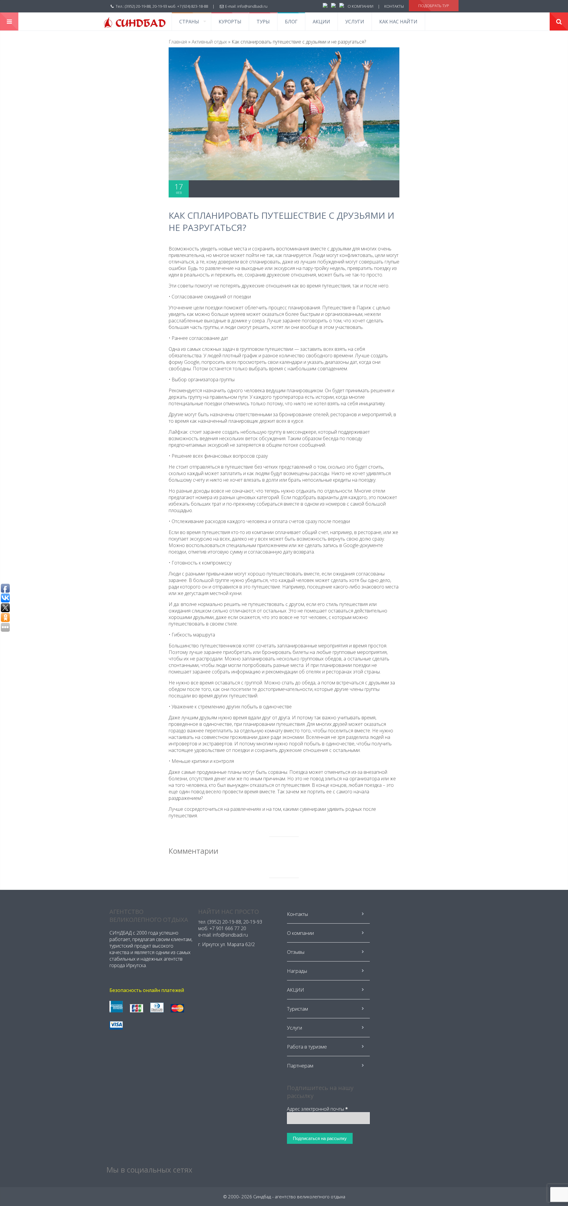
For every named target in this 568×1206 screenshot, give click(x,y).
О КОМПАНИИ (360, 6)
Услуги (354, 21)
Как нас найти (398, 21)
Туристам (297, 1008)
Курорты (230, 21)
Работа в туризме (307, 1046)
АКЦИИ (321, 21)
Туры (263, 21)
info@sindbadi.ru (252, 6)
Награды (297, 970)
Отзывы (295, 951)
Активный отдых (209, 41)
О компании (300, 933)
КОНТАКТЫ (394, 6)
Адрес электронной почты (317, 1109)
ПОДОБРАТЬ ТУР (433, 5)
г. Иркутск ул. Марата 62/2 (226, 944)
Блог (291, 21)
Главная (178, 41)
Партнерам (300, 1065)
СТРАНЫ (189, 21)
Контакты (297, 914)
